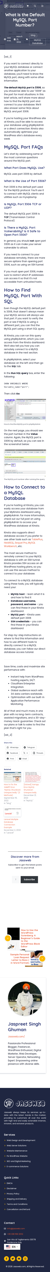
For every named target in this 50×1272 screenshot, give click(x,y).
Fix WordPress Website (17, 1156)
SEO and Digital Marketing (19, 1161)
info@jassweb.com (16, 1228)
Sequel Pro (21, 542)
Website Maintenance (17, 1150)
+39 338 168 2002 (15, 1234)
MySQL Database (37, 41)
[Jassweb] (14, 6)
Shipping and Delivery (17, 1199)
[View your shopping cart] (27, 6)
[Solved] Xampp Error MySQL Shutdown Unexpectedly (31, 788)
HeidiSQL (9, 542)
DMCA (9, 1183)
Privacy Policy (13, 1193)
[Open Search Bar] (35, 6)
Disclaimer (12, 1188)
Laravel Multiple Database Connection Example (11, 823)
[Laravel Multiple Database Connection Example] (12, 812)
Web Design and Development (21, 1140)
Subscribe (29, 879)
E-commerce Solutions (17, 1166)
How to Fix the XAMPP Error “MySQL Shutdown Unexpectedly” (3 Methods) (12, 790)
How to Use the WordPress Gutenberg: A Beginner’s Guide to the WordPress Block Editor (30, 938)
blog (33, 35)
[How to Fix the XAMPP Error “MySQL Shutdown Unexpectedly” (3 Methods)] (12, 777)
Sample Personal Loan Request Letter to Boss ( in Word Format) (19, 958)
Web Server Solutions (16, 1145)
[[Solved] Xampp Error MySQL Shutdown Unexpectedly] (32, 777)
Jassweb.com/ (16, 1036)
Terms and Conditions (17, 1204)
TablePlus (37, 539)
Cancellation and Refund (18, 1209)
